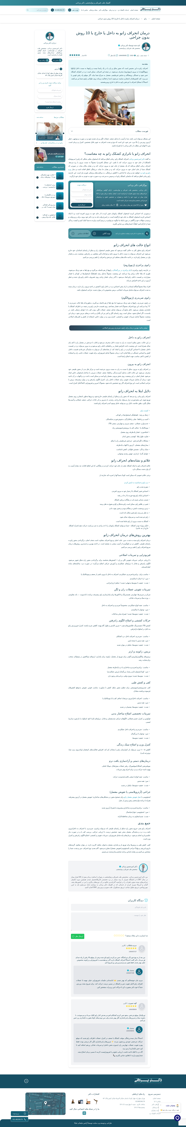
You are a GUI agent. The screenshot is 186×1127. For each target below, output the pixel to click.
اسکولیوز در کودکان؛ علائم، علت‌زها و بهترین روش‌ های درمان (48, 216)
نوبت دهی (75, 10)
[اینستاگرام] (84, 1113)
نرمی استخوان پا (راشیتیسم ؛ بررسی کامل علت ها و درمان (48, 186)
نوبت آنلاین (106, 233)
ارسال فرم (81, 205)
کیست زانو (144, 411)
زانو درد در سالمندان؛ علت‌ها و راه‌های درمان (53, 143)
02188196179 (59, 10)
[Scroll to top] (26, 1081)
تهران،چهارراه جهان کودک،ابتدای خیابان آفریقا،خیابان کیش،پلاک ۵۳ (124, 1098)
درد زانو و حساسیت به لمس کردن (136, 482)
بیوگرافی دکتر (103, 10)
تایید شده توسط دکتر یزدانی (130, 45)
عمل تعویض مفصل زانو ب (132, 797)
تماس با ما (84, 10)
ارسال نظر (79, 936)
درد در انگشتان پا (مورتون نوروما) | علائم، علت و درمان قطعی (47, 196)
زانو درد (143, 173)
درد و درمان (112, 10)
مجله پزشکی (93, 10)
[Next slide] (36, 133)
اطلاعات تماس (83, 233)
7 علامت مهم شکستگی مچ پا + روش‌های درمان (48, 176)
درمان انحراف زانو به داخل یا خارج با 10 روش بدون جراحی (118, 19)
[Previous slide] (63, 133)
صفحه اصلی (134, 10)
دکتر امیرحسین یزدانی (137, 159)
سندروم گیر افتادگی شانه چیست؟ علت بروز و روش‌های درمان (47, 206)
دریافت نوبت (42, 60)
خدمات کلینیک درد (123, 10)
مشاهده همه (40, 117)
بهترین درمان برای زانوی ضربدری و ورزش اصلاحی (120, 328)
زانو (145, 19)
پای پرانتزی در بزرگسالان (122, 270)
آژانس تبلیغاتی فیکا (81, 1123)
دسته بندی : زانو (142, 55)
